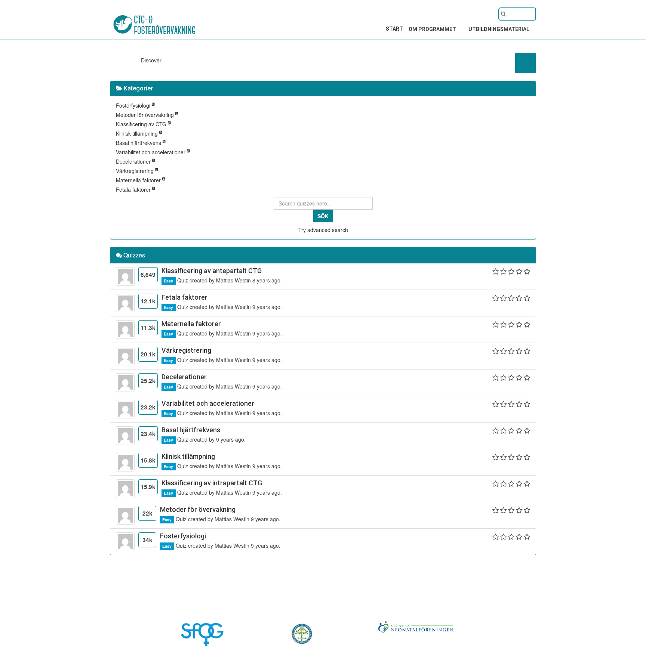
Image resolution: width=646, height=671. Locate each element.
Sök (323, 216)
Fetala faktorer (134, 189)
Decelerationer (134, 161)
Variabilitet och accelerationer (151, 152)
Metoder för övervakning (145, 114)
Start (394, 29)
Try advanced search (323, 230)
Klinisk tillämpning (137, 133)
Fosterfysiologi (134, 105)
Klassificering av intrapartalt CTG (212, 483)
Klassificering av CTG (142, 124)
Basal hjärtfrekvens (139, 142)
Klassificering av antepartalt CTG (212, 271)
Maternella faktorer (139, 180)
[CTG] (140, 17)
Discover (152, 60)
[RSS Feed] (153, 105)
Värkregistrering (135, 170)
